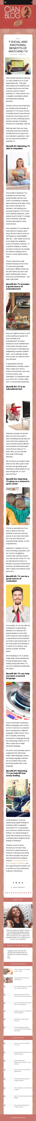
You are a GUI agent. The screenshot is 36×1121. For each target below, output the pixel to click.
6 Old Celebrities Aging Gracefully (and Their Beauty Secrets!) (22, 1029)
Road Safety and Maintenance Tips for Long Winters (22, 1062)
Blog (18, 38)
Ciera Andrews (19, 887)
